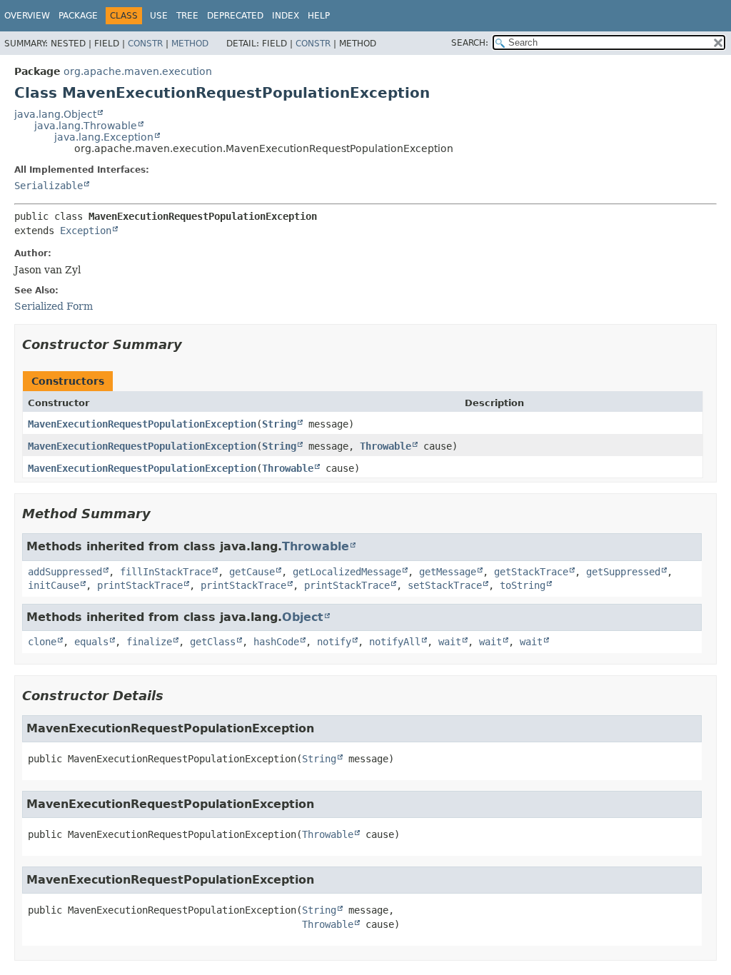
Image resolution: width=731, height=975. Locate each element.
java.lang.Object (55, 114)
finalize (149, 641)
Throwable (385, 446)
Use (159, 16)
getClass (213, 641)
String (279, 424)
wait (449, 641)
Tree (187, 16)
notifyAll (394, 641)
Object (302, 617)
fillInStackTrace (165, 571)
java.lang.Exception (103, 137)
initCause (53, 585)
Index (285, 16)
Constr (145, 44)
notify (334, 641)
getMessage (447, 571)
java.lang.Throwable (85, 125)
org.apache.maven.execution (138, 71)
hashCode (276, 641)
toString (522, 585)
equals (91, 641)
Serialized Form (53, 306)
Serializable (48, 185)
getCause (252, 571)
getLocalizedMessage (347, 571)
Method (189, 44)
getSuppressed (623, 571)
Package (78, 16)
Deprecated (235, 16)
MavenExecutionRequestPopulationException (142, 424)
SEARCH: (469, 43)
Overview (27, 16)
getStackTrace (531, 571)
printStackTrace (140, 585)
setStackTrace (445, 585)
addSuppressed (65, 571)
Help (319, 16)
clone (42, 641)
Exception (85, 230)
